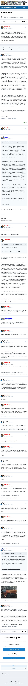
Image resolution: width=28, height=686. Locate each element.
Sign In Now (14, 657)
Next (23, 21)
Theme (10, 681)
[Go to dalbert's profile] (2, 138)
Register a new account (14, 649)
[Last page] (26, 22)
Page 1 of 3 (14, 21)
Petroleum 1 (4, 16)
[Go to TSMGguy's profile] (2, 55)
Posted (8, 28)
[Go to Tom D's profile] (2, 341)
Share (14, 665)
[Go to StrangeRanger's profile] (2, 319)
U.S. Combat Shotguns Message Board (15, 17)
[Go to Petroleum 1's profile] (2, 27)
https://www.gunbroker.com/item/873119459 (10, 234)
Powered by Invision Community (14, 684)
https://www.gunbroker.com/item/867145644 (10, 543)
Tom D (6, 341)
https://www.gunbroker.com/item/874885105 (10, 495)
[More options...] (25, 27)
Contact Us (16, 681)
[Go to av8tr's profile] (2, 549)
